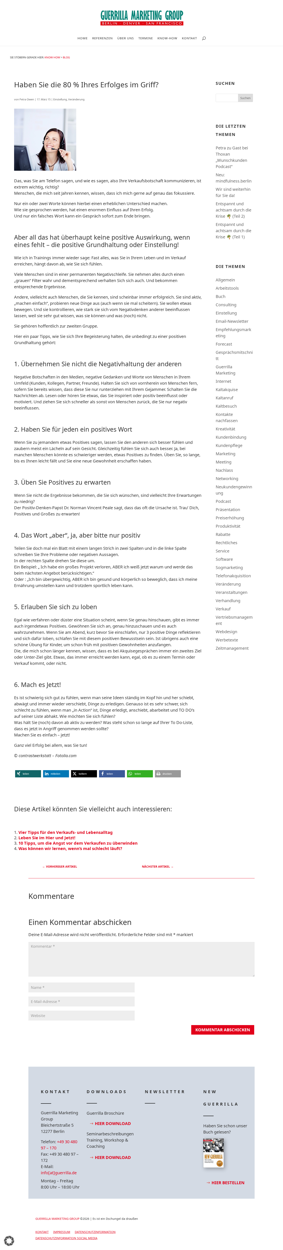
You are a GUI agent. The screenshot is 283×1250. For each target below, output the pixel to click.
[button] (28, 773)
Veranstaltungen (231, 592)
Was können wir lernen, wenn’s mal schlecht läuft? (70, 848)
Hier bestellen (228, 1182)
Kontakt (189, 38)
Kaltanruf (224, 398)
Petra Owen (26, 99)
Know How (52, 57)
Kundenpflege (229, 445)
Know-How (167, 38)
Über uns (125, 38)
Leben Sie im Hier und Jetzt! (46, 838)
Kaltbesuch (226, 406)
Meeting (223, 462)
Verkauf (223, 609)
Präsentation (228, 509)
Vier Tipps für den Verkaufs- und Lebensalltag (65, 832)
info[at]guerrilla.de (59, 1173)
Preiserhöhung (230, 518)
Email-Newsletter (232, 321)
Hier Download (113, 1123)
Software (224, 559)
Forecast (224, 344)
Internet (223, 381)
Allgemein (225, 280)
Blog (66, 57)
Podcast (223, 501)
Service (222, 551)
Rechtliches (226, 542)
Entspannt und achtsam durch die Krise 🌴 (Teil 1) (233, 231)
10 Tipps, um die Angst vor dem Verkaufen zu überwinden (78, 843)
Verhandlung (228, 600)
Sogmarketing (229, 567)
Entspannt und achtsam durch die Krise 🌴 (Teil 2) (233, 210)
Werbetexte (227, 640)
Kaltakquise (227, 389)
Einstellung (60, 99)
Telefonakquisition (233, 576)
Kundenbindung (231, 437)
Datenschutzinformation (95, 1232)
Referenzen (102, 38)
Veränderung (76, 99)
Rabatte (223, 534)
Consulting (226, 304)
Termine (145, 38)
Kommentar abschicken (222, 1030)
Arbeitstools (227, 288)
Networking (227, 478)
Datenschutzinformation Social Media (66, 1238)
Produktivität (228, 526)
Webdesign (226, 631)
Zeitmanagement (232, 648)
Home (82, 38)
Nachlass (224, 470)
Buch (220, 296)
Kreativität (225, 429)
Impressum (61, 1232)
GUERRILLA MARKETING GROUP (57, 1219)
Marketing (225, 453)
